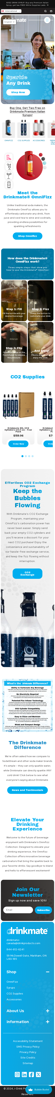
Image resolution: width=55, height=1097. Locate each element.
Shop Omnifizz (27, 236)
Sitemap (28, 1063)
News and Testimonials (27, 790)
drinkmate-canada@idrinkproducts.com (23, 941)
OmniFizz (12, 981)
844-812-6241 (15, 949)
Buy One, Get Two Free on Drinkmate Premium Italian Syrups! (27, 111)
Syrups (11, 987)
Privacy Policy (28, 1052)
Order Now (18, 444)
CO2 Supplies (15, 993)
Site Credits (28, 1057)
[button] (11, 11)
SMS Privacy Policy (28, 1046)
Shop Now (18, 92)
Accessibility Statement (28, 1041)
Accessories (14, 999)
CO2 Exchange (27, 573)
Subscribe (43, 910)
